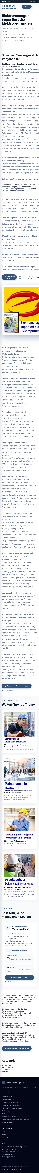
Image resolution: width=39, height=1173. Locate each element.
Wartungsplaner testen (9, 277)
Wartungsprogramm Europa (11, 1105)
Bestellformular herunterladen (18, 686)
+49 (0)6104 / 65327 (9, 1154)
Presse (4, 1134)
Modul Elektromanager (24, 78)
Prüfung (5, 1072)
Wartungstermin (7, 1122)
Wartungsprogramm (8, 1111)
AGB (19, 1169)
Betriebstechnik (7, 1068)
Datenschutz (13, 1169)
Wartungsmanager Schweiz (11, 1102)
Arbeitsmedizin (7, 1066)
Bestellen (5, 1137)
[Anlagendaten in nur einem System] (19, 824)
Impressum (5, 1169)
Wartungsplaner (7, 1096)
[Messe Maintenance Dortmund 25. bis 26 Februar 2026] (19, 774)
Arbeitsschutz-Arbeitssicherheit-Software (15, 1119)
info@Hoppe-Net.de (8, 1157)
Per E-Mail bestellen (9, 691)
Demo (26, 7)
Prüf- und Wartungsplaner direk (12, 1108)
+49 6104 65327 (32, 1)
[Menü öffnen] (35, 7)
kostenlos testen (31, 277)
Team (3, 1132)
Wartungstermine (7, 1114)
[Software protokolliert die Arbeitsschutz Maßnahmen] (19, 870)
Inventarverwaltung (8, 1099)
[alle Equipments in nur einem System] (19, 728)
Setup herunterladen (20, 977)
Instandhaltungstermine (9, 1117)
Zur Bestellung (10, 982)
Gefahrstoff (6, 1070)
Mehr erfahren (21, 277)
